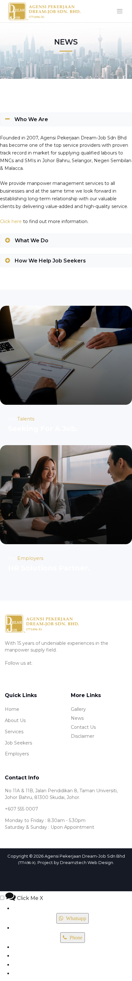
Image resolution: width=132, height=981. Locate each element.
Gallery (78, 709)
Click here (11, 221)
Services (14, 732)
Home (12, 709)
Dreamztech (73, 862)
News (77, 718)
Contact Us (83, 727)
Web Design (100, 862)
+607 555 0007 (21, 809)
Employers (17, 754)
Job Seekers (18, 743)
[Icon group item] (9, 672)
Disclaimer (82, 736)
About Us (15, 720)
